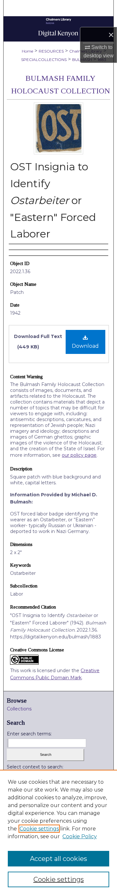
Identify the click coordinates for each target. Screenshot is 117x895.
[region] (58, 832)
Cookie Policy (79, 836)
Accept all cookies (58, 859)
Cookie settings (39, 829)
